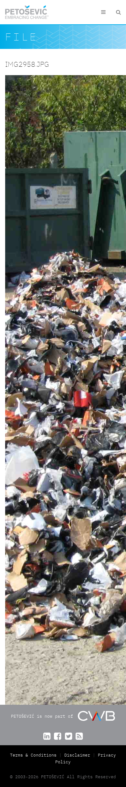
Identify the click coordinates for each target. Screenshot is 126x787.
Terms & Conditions (34, 755)
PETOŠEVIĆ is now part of (43, 716)
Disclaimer (77, 755)
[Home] (27, 12)
